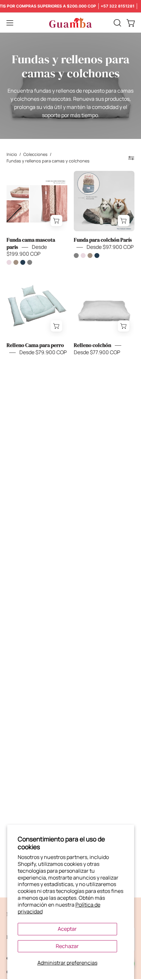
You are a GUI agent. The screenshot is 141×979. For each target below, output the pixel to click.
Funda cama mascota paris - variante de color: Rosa (9, 262)
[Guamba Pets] (70, 23)
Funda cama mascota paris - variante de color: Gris (29, 262)
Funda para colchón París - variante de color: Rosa (83, 255)
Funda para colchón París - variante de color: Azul (96, 255)
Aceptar (67, 928)
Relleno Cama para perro (35, 345)
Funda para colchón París (103, 240)
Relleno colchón (92, 345)
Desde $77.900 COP (97, 352)
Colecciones (35, 154)
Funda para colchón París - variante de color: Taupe (90, 255)
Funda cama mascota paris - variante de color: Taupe (15, 262)
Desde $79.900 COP (43, 352)
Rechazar (67, 946)
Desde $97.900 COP (110, 246)
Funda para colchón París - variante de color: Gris (76, 255)
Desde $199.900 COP (27, 250)
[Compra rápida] (56, 221)
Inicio (12, 154)
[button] (116, 22)
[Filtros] (131, 158)
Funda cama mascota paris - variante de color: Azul (22, 262)
